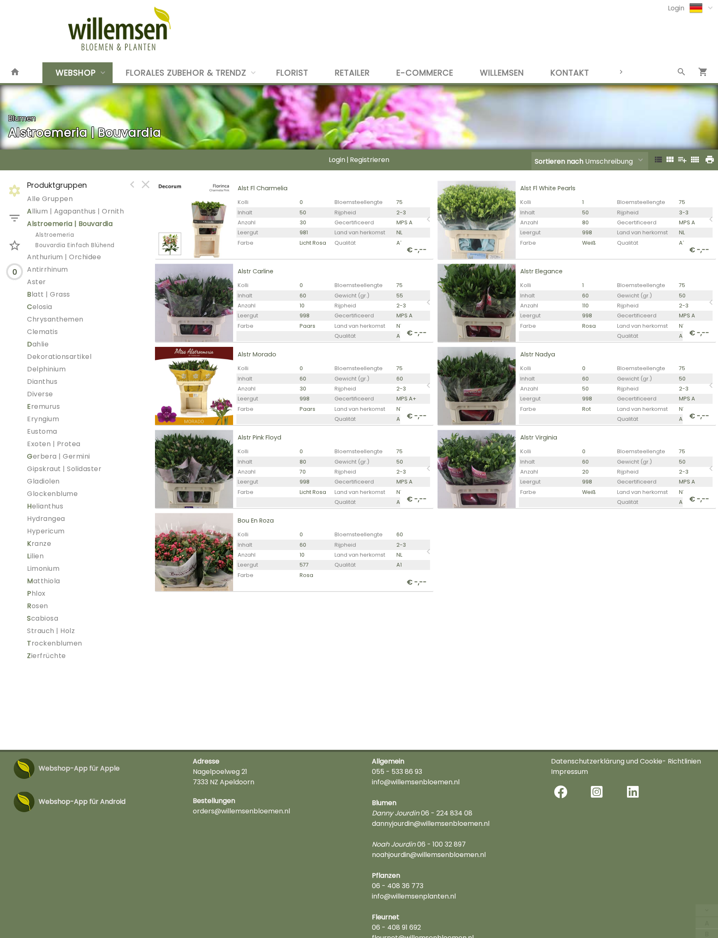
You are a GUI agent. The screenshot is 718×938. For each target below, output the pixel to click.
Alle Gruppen (50, 199)
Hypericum (46, 531)
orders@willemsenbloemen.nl (241, 811)
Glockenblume (52, 493)
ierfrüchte (46, 656)
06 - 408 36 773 (397, 886)
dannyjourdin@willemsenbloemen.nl (430, 823)
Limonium (43, 568)
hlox (36, 593)
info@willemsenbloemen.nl (416, 782)
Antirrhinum (47, 269)
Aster (36, 282)
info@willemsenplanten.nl (414, 896)
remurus (43, 406)
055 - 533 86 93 (397, 771)
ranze (39, 543)
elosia (39, 307)
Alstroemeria (54, 235)
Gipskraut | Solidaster (64, 469)
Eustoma (42, 431)
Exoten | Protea (54, 444)
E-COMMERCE (424, 73)
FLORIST (292, 73)
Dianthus (42, 381)
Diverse (40, 394)
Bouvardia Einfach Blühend (75, 245)
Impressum (569, 771)
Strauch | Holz (51, 631)
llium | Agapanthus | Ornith (75, 211)
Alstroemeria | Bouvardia (70, 223)
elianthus (45, 506)
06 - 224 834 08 (446, 813)
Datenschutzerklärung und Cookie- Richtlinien (626, 761)
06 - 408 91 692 (396, 927)
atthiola (43, 581)
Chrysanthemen (55, 319)
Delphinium (46, 369)
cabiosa (42, 618)
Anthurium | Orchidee (64, 257)
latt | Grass (48, 294)
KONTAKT (570, 73)
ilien (35, 556)
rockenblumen (54, 643)
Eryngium (43, 419)
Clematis (42, 331)
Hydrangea (46, 518)
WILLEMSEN (502, 73)
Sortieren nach (559, 161)
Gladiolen (43, 481)
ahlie (38, 344)
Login (676, 8)
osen (37, 606)
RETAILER (352, 73)
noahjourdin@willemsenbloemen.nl (429, 854)
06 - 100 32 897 (441, 844)
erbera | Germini (58, 456)
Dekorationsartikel (59, 356)
